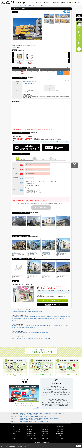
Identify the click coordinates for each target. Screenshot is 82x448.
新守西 (38, 325)
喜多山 (29, 83)
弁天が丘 (32, 325)
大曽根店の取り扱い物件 (31, 436)
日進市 (66, 318)
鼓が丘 (33, 327)
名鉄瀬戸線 (25, 83)
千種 (38, 421)
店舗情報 (63, 2)
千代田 (24, 416)
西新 (18, 327)
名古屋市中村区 (37, 316)
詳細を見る (60, 71)
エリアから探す (47, 2)
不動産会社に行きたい (30, 183)
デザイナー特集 (60, 431)
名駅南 (29, 416)
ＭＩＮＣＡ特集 (45, 426)
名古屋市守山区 (28, 81)
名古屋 (30, 421)
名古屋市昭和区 (48, 316)
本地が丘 (41, 325)
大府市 (60, 318)
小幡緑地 (47, 332)
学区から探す (39, 2)
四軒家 (44, 325)
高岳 (45, 421)
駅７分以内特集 (60, 426)
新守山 (13, 332)
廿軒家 (15, 327)
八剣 (49, 325)
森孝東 (67, 325)
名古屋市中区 (42, 316)
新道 (42, 416)
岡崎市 (41, 318)
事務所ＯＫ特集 (45, 438)
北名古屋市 (14, 320)
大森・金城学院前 (31, 332)
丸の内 (36, 416)
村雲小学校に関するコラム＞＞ (24, 403)
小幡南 (27, 325)
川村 (40, 332)
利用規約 (20, 203)
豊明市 (63, 318)
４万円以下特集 (14, 311)
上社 (47, 421)
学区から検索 (29, 431)
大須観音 (41, 421)
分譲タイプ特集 (45, 433)
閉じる (78, 445)
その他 (40, 183)
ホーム (32, 2)
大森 (12, 325)
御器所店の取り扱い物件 (31, 435)
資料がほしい (41, 181)
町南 (12, 327)
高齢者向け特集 (21, 311)
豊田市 (54, 318)
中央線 (51, 418)
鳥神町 (54, 325)
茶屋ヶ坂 (50, 338)
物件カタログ (14, 436)
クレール (58, 252)
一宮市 (44, 318)
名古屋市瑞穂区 (54, 316)
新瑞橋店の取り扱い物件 (31, 433)
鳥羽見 (15, 325)
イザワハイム (44, 274)
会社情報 (69, 2)
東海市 (57, 318)
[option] (24, 394)
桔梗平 (24, 325)
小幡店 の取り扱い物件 (31, 438)
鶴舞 (21, 421)
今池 (32, 416)
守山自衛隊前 (17, 332)
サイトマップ (14, 435)
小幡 (32, 81)
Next (41, 28)
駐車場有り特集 (45, 435)
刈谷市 (51, 318)
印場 (41, 338)
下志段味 (20, 325)
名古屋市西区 (31, 316)
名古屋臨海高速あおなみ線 (25, 419)
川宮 (38, 332)
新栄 (21, 416)
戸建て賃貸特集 (27, 311)
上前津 (27, 421)
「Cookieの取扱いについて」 (13, 446)
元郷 (31, 327)
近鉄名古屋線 (38, 419)
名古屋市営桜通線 (46, 418)
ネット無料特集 (39, 311)
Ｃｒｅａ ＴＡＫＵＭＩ (16, 274)
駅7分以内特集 (33, 311)
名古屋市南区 (19, 318)
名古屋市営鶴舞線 (38, 418)
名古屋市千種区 (14, 316)
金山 (36, 421)
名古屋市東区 (20, 316)
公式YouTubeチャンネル (16, 429)
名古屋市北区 (25, 316)
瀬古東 (20, 327)
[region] (56, 396)
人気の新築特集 (60, 429)
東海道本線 (33, 419)
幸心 (57, 325)
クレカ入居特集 (60, 438)
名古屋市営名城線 (31, 418)
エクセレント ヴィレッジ (61, 274)
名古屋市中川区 (67, 316)
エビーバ (14, 252)
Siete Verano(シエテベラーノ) (46, 252)
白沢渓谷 (43, 332)
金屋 (64, 325)
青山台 (28, 327)
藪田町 (23, 327)
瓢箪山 (21, 332)
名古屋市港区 (14, 318)
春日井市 (47, 318)
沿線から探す (56, 2)
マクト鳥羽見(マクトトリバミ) (32, 252)
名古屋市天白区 (37, 318)
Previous (13, 28)
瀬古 (62, 325)
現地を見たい (53, 181)
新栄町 (24, 421)
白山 (47, 325)
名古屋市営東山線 (23, 418)
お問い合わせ (76, 2)
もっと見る (36, 407)
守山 (26, 327)
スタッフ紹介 (29, 426)
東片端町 (45, 416)
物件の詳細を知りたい (30, 181)
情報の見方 (67, 80)
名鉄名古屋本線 (56, 418)
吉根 (18, 325)
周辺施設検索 (29, 429)
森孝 (29, 325)
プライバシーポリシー (28, 203)
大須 (39, 416)
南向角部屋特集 (60, 433)
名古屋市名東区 (31, 318)
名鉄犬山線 (44, 419)
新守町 (52, 325)
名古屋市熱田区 (61, 316)
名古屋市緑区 (25, 318)
